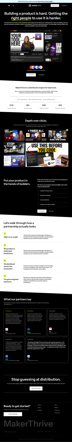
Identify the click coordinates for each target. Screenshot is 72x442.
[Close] (43, 212)
